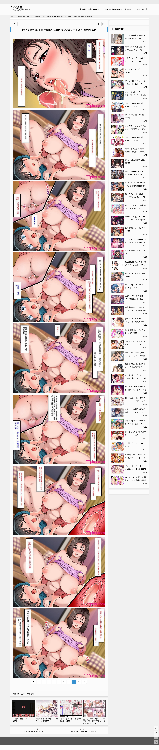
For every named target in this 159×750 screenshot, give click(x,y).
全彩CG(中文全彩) (39, 16)
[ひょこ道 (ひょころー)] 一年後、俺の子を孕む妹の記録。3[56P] (135, 95)
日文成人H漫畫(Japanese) (112, 9)
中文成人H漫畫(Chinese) (89, 9)
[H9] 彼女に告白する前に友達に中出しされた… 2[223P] (135, 435)
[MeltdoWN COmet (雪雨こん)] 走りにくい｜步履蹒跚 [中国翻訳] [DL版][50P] (135, 356)
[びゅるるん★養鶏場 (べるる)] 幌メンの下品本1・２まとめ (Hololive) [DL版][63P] (135, 390)
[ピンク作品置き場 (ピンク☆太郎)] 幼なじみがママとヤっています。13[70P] (135, 152)
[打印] (99, 24)
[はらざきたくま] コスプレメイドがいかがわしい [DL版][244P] (135, 197)
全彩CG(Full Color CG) (134, 9)
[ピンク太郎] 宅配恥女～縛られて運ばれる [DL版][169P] (135, 50)
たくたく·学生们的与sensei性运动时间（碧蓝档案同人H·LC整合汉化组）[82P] (94, 721)
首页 (14, 16)
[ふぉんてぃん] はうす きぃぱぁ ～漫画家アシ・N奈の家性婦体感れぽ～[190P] (135, 129)
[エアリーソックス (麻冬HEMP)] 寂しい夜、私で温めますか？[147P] (135, 299)
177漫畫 (17, 7)
